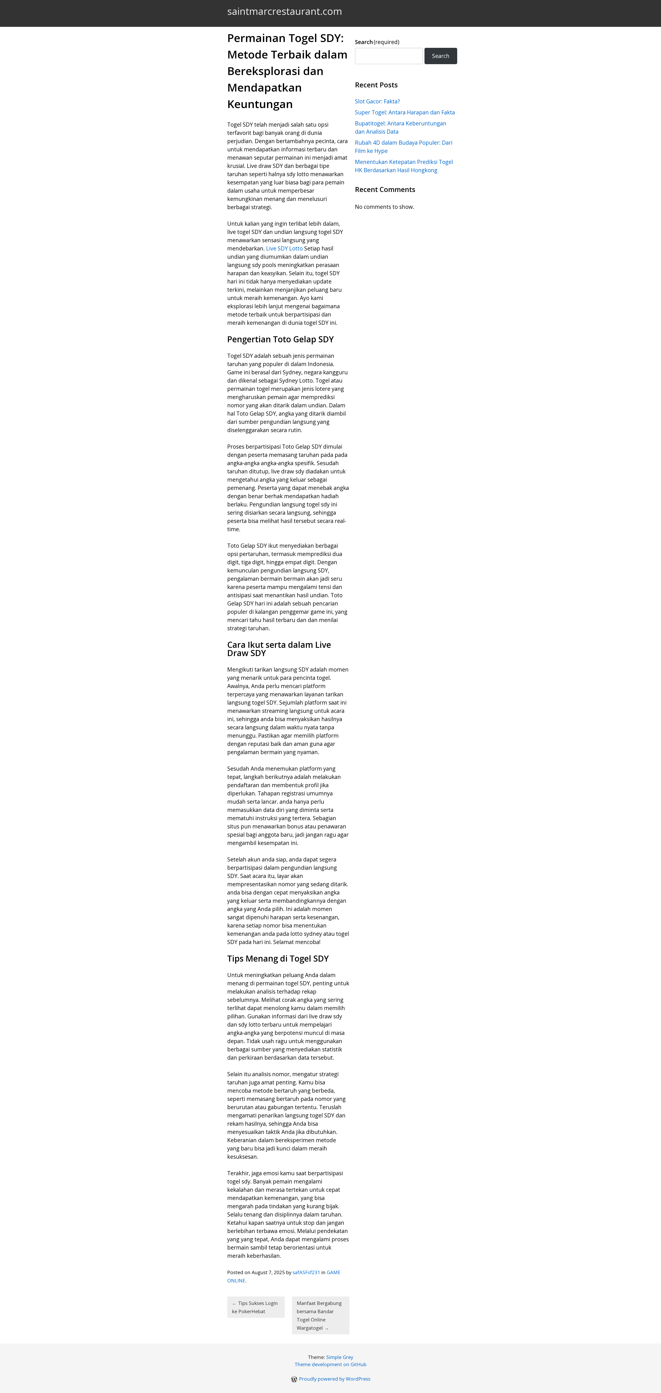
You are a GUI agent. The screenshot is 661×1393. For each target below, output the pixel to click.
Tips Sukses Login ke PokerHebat (255, 1307)
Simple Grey (339, 1357)
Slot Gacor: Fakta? (377, 101)
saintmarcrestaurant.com (284, 11)
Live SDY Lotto (284, 248)
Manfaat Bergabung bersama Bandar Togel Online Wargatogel (319, 1315)
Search (377, 42)
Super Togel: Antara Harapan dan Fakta (405, 112)
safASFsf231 (306, 1272)
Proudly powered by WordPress (334, 1378)
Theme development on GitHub (330, 1364)
